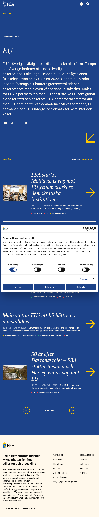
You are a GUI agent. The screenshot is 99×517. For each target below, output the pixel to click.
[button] (81, 4)
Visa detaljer (85, 279)
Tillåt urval (49, 287)
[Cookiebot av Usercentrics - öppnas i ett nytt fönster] (84, 229)
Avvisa (18, 287)
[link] (8, 4)
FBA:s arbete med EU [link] (15, 123)
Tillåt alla (81, 287)
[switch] (37, 269)
